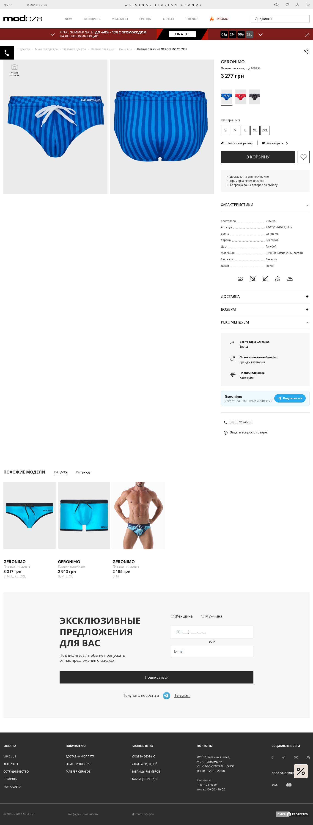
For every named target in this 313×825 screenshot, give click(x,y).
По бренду (83, 472)
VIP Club (9, 756)
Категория (247, 377)
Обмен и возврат (78, 764)
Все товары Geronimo (254, 341)
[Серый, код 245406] (254, 97)
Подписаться (156, 677)
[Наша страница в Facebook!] (272, 757)
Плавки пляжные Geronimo (259, 357)
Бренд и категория (252, 362)
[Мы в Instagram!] (308, 757)
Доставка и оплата (80, 756)
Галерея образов (78, 771)
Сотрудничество (16, 771)
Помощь (10, 779)
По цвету (60, 472)
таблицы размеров (146, 771)
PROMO (219, 19)
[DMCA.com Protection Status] (292, 814)
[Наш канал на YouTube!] (296, 757)
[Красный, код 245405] (240, 97)
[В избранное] (303, 157)
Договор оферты (143, 814)
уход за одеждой (144, 764)
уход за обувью (144, 756)
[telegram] (283, 757)
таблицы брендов (145, 779)
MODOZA (9, 746)
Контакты (10, 764)
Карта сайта (12, 786)
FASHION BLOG (142, 746)
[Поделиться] (306, 51)
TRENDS (192, 19)
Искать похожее (14, 74)
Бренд (244, 346)
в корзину (257, 157)
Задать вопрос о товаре (248, 432)
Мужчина (213, 616)
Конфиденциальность (83, 814)
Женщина (184, 616)
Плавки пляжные (252, 373)
